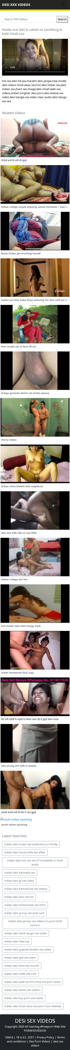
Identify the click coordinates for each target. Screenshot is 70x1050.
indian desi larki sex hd (18, 897)
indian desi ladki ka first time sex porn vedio (32, 982)
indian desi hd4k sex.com (20, 974)
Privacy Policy (45, 1037)
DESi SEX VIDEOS (35, 1020)
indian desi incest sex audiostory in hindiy (31, 844)
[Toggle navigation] (63, 4)
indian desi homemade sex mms (25, 905)
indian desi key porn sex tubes (23, 998)
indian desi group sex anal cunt (24, 913)
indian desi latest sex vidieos (22, 990)
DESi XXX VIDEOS (16, 4)
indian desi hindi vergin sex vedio (25, 933)
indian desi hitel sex (16, 941)
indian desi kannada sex (19, 872)
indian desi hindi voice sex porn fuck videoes (32, 1006)
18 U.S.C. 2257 (25, 1037)
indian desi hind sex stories (21, 966)
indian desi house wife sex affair (24, 852)
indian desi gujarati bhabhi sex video (27, 949)
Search (62, 19)
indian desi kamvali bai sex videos (25, 889)
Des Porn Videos (39, 1041)
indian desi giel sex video (20, 957)
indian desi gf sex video (19, 881)
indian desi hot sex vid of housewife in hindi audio (35, 862)
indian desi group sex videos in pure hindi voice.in (35, 923)
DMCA (9, 1037)
